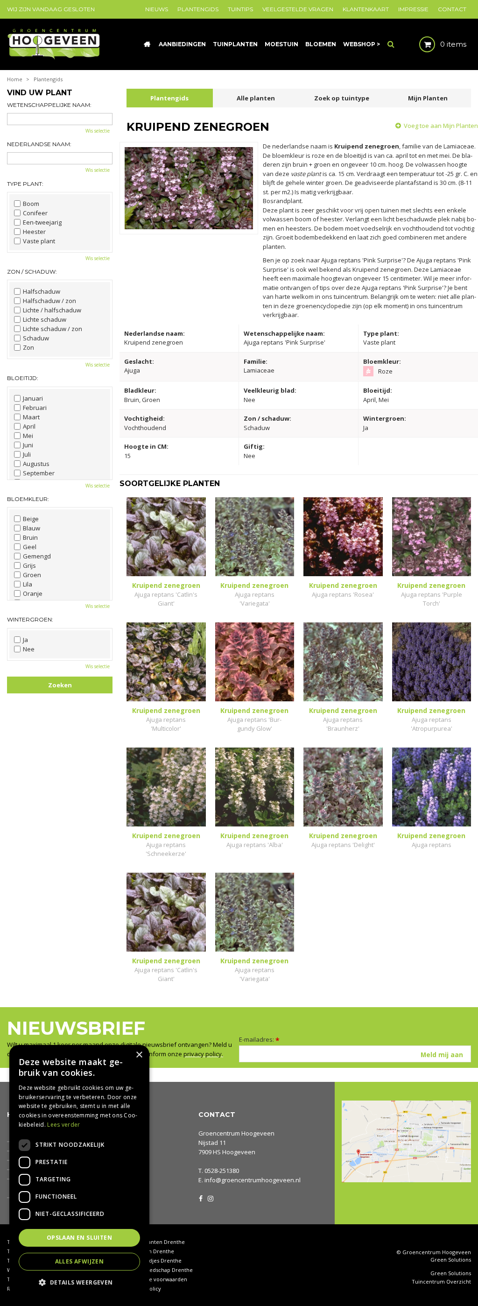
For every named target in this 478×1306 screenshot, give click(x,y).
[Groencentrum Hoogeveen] (54, 43)
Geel (29, 547)
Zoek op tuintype (341, 98)
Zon (28, 347)
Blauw (31, 528)
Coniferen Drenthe (150, 1251)
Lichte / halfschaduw (52, 310)
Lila (27, 584)
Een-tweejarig (42, 222)
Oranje (32, 593)
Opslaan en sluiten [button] (79, 1238)
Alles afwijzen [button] (79, 1261)
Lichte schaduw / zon (52, 328)
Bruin (30, 537)
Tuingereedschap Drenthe (160, 1269)
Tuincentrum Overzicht (441, 1281)
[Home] (147, 44)
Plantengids (169, 98)
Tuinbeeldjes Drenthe (154, 1260)
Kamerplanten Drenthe (156, 1241)
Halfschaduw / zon (49, 300)
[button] (79, 1282)
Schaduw (36, 338)
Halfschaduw (41, 291)
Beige (31, 518)
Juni (28, 445)
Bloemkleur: (28, 498)
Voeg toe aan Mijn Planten (441, 125)
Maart (31, 417)
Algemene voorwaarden (157, 1279)
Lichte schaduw (44, 319)
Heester (34, 231)
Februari (35, 407)
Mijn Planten (428, 98)
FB (200, 1197)
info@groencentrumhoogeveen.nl (252, 1180)
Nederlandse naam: (39, 144)
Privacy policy (144, 1288)
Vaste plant (39, 241)
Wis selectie (97, 130)
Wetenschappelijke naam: (49, 104)
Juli (27, 454)
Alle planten (256, 98)
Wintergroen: (30, 619)
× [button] (138, 1055)
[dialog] (79, 1171)
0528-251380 (221, 1170)
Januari (33, 398)
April (29, 426)
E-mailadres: (259, 1039)
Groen (32, 575)
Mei (28, 435)
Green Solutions (450, 1259)
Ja (25, 639)
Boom (31, 203)
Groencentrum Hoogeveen (236, 1133)
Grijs (29, 565)
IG (210, 1197)
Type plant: (25, 183)
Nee (29, 649)
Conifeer (35, 213)
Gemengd (37, 556)
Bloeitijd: (22, 377)
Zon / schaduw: (32, 271)
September (39, 473)
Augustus (36, 463)
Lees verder (63, 1125)
